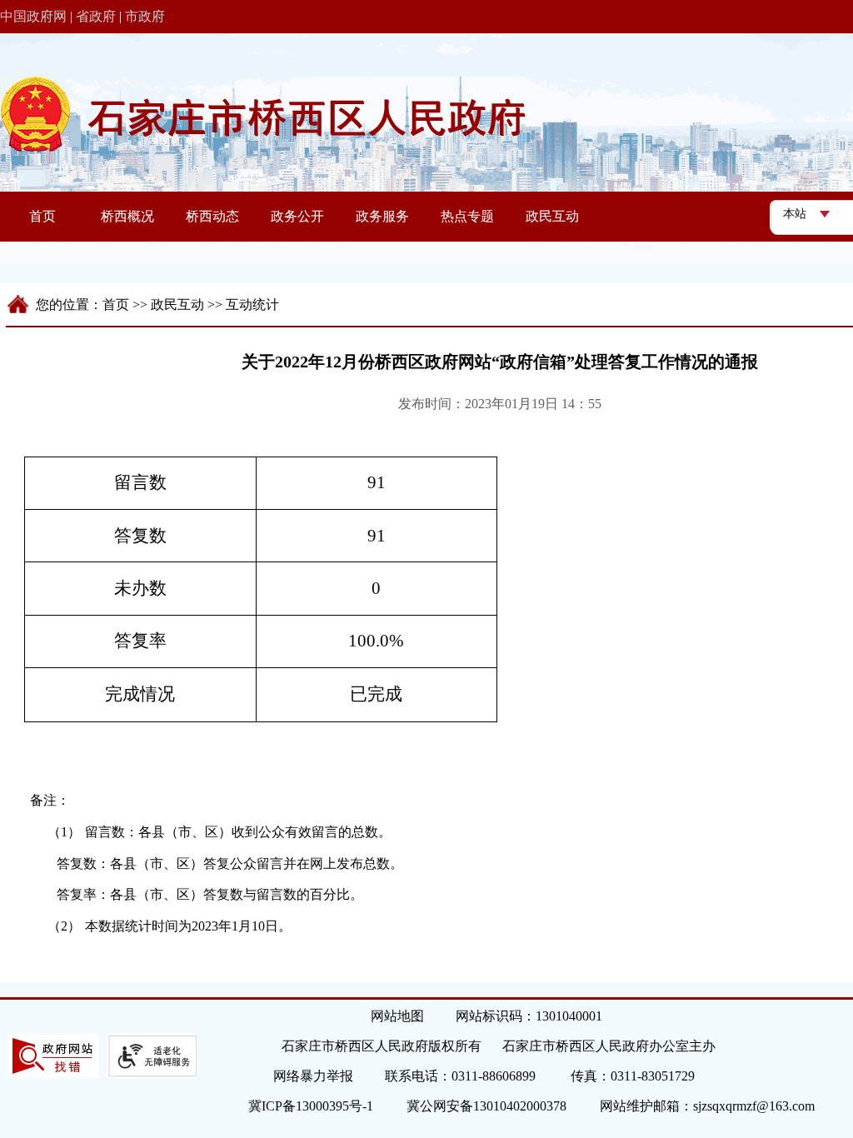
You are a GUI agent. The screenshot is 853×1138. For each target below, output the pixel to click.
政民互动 (177, 304)
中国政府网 (33, 16)
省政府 (96, 16)
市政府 (145, 16)
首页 (115, 304)
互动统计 (252, 304)
